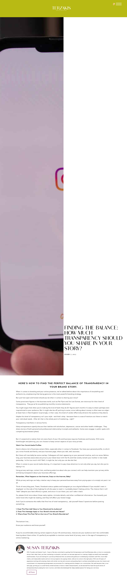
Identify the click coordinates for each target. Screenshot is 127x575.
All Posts (32, 572)
